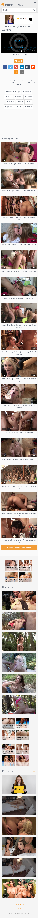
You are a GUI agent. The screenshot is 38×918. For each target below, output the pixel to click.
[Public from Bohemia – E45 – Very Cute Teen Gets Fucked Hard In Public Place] (19, 600)
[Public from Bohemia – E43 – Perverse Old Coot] (19, 641)
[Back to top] (34, 914)
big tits (9, 97)
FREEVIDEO (13, 4)
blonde (19, 97)
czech (21, 102)
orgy (19, 106)
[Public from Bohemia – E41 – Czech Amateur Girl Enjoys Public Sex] (19, 683)
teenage (29, 106)
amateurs (28, 92)
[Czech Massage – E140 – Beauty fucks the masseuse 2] (19, 805)
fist (29, 102)
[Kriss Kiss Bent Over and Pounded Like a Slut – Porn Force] (19, 846)
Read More (18, 85)
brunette (11, 102)
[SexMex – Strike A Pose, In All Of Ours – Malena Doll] (19, 888)
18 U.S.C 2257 (19, 905)
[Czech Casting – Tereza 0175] (19, 784)
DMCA (19, 908)
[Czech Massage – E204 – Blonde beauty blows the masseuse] (19, 867)
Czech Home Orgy (14, 92)
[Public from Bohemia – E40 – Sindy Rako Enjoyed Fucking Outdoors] (19, 704)
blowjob (29, 97)
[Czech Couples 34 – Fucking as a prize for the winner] (19, 826)
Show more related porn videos (19, 547)
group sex (10, 106)
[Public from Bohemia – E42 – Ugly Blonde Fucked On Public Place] (19, 662)
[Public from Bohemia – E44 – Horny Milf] (19, 621)
